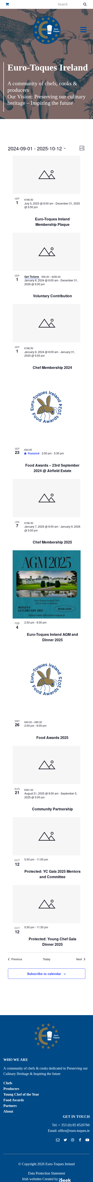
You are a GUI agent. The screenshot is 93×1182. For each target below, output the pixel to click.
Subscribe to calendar (44, 973)
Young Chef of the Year (21, 1094)
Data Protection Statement (46, 1173)
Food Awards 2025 (52, 737)
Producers (11, 1089)
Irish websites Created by (40, 1179)
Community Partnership (52, 809)
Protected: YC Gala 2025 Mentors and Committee (52, 874)
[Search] (85, 4)
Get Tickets (32, 277)
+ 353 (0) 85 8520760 (74, 1125)
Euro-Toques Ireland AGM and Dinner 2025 (52, 637)
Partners (10, 1106)
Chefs (7, 1083)
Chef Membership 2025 (52, 542)
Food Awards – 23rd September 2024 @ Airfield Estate (52, 468)
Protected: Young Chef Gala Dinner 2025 (52, 941)
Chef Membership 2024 (52, 367)
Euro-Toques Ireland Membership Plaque (52, 221)
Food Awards (13, 1100)
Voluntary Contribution (52, 295)
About (8, 1111)
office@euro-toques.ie (74, 1131)
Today (46, 959)
